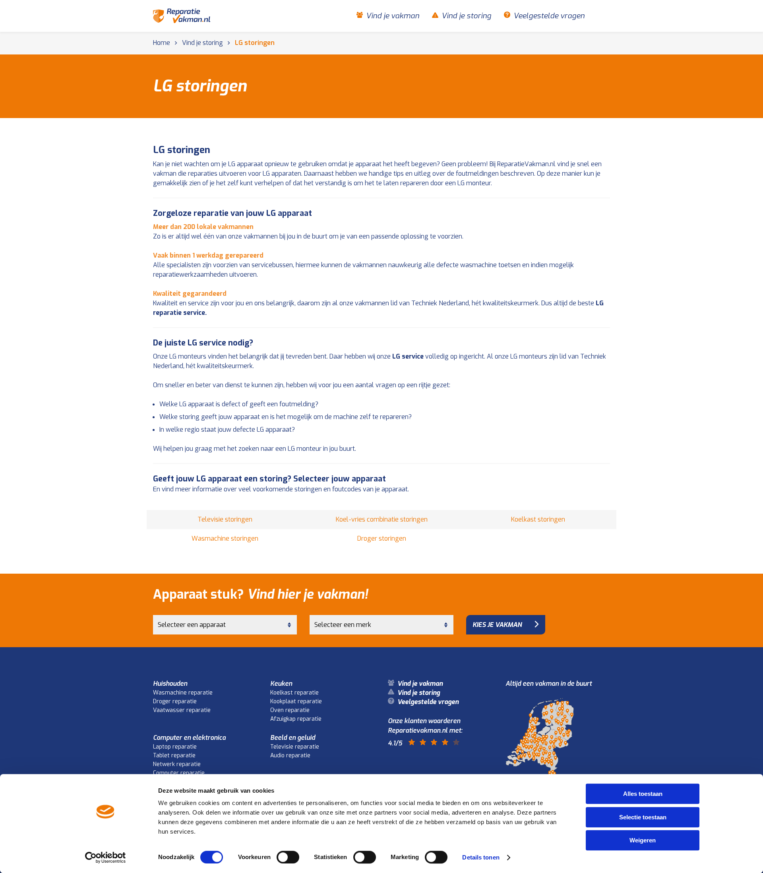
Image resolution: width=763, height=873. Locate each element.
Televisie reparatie (294, 747)
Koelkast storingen (538, 519)
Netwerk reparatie (177, 764)
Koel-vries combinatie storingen (382, 519)
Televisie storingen (225, 519)
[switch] (288, 857)
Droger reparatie (175, 701)
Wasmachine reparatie (183, 692)
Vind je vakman (392, 16)
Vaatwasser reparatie (182, 710)
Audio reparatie (290, 755)
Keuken (281, 683)
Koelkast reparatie (294, 692)
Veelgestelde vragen (549, 16)
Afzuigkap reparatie (295, 719)
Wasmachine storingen (225, 538)
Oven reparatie (290, 710)
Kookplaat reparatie (296, 701)
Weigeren (642, 840)
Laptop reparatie (175, 747)
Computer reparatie (179, 773)
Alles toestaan (642, 793)
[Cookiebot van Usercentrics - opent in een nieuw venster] (105, 857)
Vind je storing (466, 16)
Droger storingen (381, 538)
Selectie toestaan (642, 817)
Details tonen (480, 857)
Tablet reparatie (174, 755)
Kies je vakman (497, 625)
